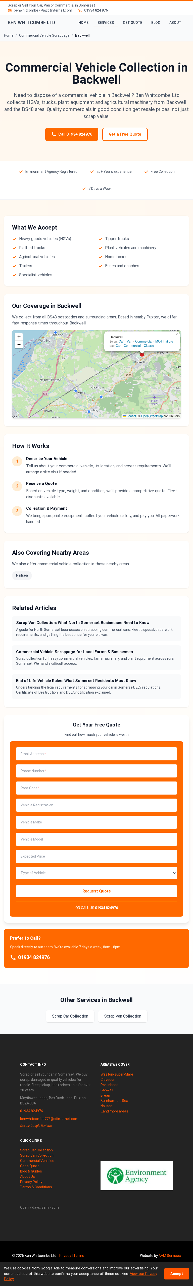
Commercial (143, 341)
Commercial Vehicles (37, 1161)
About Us (27, 1177)
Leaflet (131, 416)
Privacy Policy (31, 1182)
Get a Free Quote (125, 134)
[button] (55, 332)
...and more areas (114, 1111)
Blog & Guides (31, 1171)
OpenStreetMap (152, 416)
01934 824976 (106, 908)
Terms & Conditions (36, 1187)
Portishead (109, 1085)
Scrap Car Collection (70, 1016)
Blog (155, 23)
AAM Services (170, 1256)
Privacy (65, 1256)
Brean (105, 1095)
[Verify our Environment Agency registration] (137, 1175)
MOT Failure (164, 341)
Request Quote (96, 891)
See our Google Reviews (36, 1126)
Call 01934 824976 (75, 134)
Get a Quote (29, 1166)
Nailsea (22, 575)
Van (129, 341)
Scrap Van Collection (122, 1016)
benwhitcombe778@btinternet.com (49, 1119)
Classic (149, 345)
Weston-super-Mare (117, 1074)
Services (106, 23)
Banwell (107, 1090)
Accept (176, 1274)
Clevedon (108, 1080)
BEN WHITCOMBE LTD (31, 22)
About (175, 23)
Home (83, 23)
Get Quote (132, 23)
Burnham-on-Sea (114, 1101)
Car (121, 341)
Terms (78, 1256)
